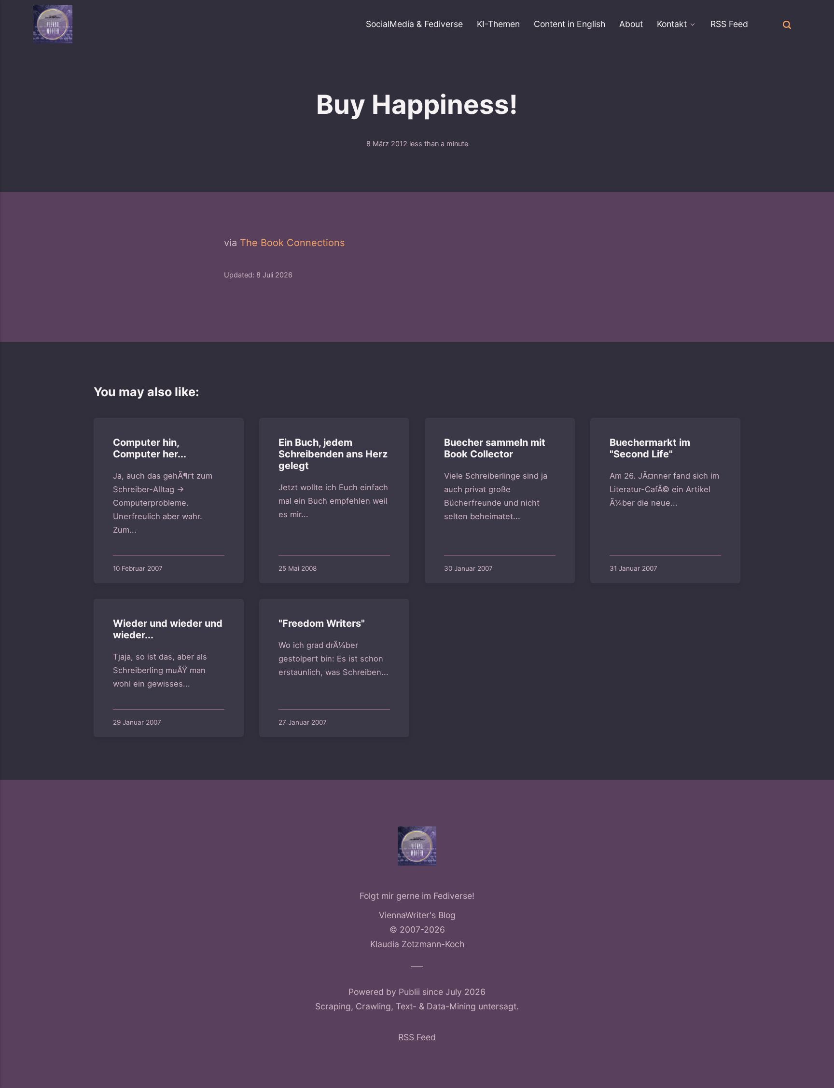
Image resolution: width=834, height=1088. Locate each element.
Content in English (569, 24)
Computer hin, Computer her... (149, 448)
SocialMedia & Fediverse (414, 24)
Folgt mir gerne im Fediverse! (417, 896)
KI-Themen (498, 24)
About (631, 24)
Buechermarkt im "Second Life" (650, 448)
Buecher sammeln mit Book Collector (494, 448)
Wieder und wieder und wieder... (167, 629)
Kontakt (672, 24)
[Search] (787, 24)
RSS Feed (729, 24)
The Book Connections (292, 242)
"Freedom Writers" (321, 623)
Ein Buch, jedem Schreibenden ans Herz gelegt (333, 454)
